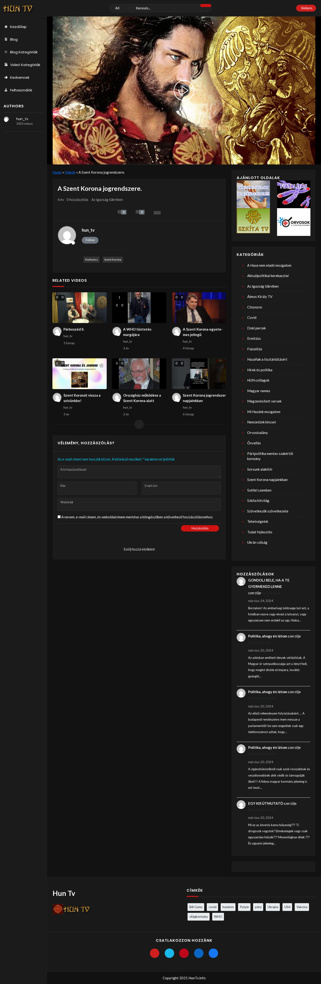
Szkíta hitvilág (258, 500)
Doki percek (256, 328)
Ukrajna (273, 907)
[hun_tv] (6, 119)
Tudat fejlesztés (259, 532)
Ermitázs (254, 338)
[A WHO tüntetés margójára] (139, 307)
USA (287, 907)
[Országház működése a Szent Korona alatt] (139, 373)
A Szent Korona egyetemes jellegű (203, 332)
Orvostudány (257, 432)
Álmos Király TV (259, 296)
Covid (251, 317)
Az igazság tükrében (107, 199)
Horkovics (91, 259)
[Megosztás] (157, 213)
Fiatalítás (254, 349)
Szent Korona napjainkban (267, 479)
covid (212, 907)
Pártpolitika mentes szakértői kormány (270, 456)
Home (57, 172)
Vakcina (302, 907)
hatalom (228, 907)
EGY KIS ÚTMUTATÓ (265, 803)
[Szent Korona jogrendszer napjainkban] (199, 373)
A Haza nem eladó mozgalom (269, 265)
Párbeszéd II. (73, 329)
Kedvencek (19, 77)
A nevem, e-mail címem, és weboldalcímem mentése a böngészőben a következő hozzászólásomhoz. (137, 517)
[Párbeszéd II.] (79, 307)
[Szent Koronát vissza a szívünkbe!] (79, 373)
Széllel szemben (259, 490)
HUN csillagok (258, 380)
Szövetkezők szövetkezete (267, 511)
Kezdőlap (18, 26)
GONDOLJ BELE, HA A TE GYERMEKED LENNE (269, 583)
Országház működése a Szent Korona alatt (142, 398)
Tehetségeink (257, 521)
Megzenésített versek (264, 401)
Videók (70, 172)
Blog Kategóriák (24, 52)
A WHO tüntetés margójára (137, 332)
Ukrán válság (257, 542)
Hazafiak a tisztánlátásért (267, 359)
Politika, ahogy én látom (267, 636)
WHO (218, 916)
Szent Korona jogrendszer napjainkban (204, 398)
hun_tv (22, 119)
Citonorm (254, 307)
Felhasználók (21, 90)
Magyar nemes (258, 391)
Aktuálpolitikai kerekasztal (268, 275)
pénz (258, 907)
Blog (14, 39)
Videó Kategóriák (25, 64)
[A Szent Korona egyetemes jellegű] (199, 307)
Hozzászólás (200, 528)
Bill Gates (196, 907)
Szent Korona (112, 259)
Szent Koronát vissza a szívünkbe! (82, 398)
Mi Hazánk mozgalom (263, 412)
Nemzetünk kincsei (261, 422)
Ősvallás (254, 443)
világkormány (198, 916)
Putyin (244, 907)
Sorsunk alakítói (259, 469)
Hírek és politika (259, 370)
